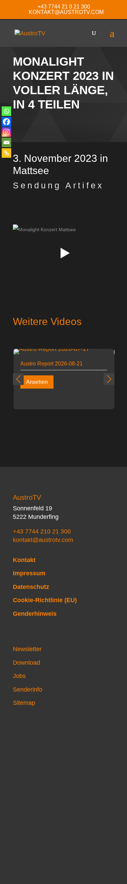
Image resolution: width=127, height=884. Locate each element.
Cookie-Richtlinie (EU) (45, 600)
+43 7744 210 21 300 (42, 531)
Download (26, 662)
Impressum (29, 573)
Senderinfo (27, 689)
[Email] (6, 142)
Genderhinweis (35, 613)
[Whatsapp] (6, 111)
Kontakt (24, 560)
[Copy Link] (6, 153)
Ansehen (37, 382)
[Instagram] (6, 132)
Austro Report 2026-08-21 (51, 364)
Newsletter (27, 649)
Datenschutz (31, 586)
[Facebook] (6, 121)
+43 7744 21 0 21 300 (64, 7)
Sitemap (24, 702)
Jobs (19, 676)
